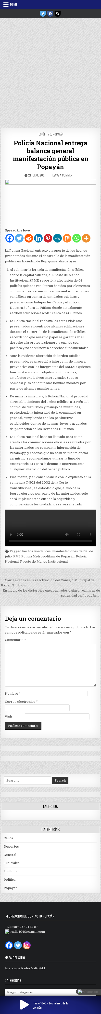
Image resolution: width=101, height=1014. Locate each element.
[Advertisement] (50, 71)
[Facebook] (50, 14)
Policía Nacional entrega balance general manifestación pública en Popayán (50, 155)
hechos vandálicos (36, 551)
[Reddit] (29, 238)
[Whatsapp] (76, 238)
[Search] (58, 14)
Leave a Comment (63, 175)
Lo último (45, 134)
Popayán (58, 134)
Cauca (8, 838)
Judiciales (12, 863)
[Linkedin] (38, 238)
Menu (13, 4)
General (10, 855)
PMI (16, 556)
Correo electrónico (21, 701)
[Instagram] (27, 945)
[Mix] (67, 238)
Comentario (15, 640)
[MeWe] (57, 238)
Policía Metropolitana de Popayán (48, 556)
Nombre (13, 693)
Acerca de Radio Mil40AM (25, 968)
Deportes (11, 846)
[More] (86, 238)
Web (8, 716)
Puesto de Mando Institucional (44, 561)
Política (9, 879)
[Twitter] (43, 14)
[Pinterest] (48, 238)
